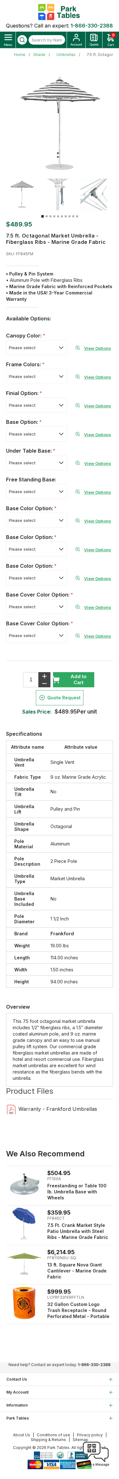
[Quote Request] (94, 40)
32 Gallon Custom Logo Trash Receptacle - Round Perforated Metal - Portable (78, 1310)
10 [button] (77, 216)
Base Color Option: (30, 508)
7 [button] (66, 216)
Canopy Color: (24, 335)
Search (22, 40)
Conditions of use (53, 1435)
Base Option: (22, 422)
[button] (95, 1466)
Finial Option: (23, 393)
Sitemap (80, 1439)
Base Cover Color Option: (38, 594)
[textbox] (47, 40)
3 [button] (50, 216)
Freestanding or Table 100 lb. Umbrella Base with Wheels (77, 1191)
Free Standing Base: (31, 479)
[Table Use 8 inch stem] (24, 1184)
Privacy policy (90, 1435)
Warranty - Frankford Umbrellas (57, 1109)
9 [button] (73, 216)
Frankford (62, 934)
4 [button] (54, 216)
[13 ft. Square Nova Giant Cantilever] (24, 1263)
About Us (21, 1435)
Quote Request (64, 697)
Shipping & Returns (48, 1439)
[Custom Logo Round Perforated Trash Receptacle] (24, 1303)
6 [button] (62, 216)
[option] (24, 194)
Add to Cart (78, 679)
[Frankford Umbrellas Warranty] (11, 1109)
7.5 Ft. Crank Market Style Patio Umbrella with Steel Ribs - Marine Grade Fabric (77, 1231)
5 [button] (58, 216)
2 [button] (47, 216)
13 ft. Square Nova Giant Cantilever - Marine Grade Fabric (77, 1270)
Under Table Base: (29, 451)
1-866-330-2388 (91, 25)
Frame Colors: (24, 364)
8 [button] (69, 216)
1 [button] (42, 216)
